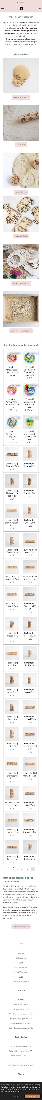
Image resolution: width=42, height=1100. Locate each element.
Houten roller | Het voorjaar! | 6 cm (12, 804)
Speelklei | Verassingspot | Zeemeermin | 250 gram (30, 371)
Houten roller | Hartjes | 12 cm (30, 718)
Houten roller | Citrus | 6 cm (29, 521)
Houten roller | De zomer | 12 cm (12, 605)
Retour (21, 977)
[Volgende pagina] (33, 869)
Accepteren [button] (32, 1096)
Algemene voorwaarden (21, 981)
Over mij (21, 953)
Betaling (21, 963)
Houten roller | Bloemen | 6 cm (30, 492)
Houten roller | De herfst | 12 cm (30, 551)
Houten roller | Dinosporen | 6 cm (12, 636)
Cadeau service (21, 958)
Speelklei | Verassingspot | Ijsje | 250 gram (12, 370)
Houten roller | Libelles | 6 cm (29, 857)
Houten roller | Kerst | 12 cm (12, 857)
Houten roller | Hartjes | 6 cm (12, 744)
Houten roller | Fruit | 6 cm (29, 664)
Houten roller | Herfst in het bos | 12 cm (30, 746)
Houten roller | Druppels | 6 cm (30, 634)
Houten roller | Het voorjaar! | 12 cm (30, 774)
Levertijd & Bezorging (21, 972)
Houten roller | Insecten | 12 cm (12, 831)
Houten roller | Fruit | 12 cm (12, 664)
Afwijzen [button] (16, 1096)
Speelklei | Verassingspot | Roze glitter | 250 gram (12, 403)
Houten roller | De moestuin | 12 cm (12, 578)
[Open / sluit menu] (2, 8)
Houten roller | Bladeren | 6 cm (30, 465)
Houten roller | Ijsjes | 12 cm (29, 804)
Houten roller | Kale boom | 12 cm (30, 831)
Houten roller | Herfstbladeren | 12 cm (12, 776)
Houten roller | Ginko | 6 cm (12, 691)
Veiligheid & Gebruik (21, 967)
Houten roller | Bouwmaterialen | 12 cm (12, 523)
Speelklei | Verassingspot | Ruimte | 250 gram (30, 403)
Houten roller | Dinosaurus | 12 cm (30, 606)
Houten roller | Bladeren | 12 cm (12, 465)
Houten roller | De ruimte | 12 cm (30, 578)
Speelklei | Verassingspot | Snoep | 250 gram (12, 435)
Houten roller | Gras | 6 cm (12, 718)
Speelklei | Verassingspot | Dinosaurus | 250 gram (30, 435)
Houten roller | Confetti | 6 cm (12, 551)
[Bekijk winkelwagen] (39, 8)
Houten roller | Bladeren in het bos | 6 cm (12, 493)
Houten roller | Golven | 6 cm (29, 691)
